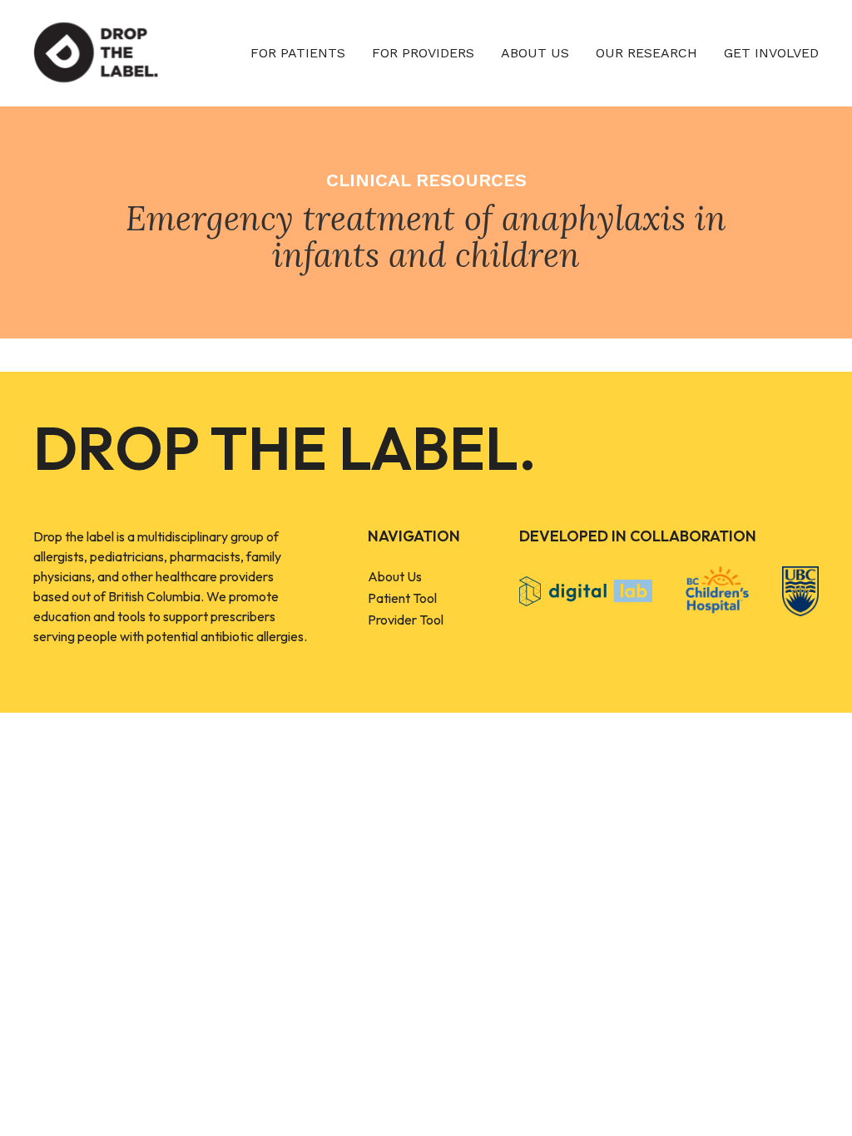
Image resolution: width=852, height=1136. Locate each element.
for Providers (423, 53)
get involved (771, 53)
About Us (395, 576)
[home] (96, 53)
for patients (297, 53)
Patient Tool (402, 598)
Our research (646, 53)
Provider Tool (405, 619)
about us (535, 53)
